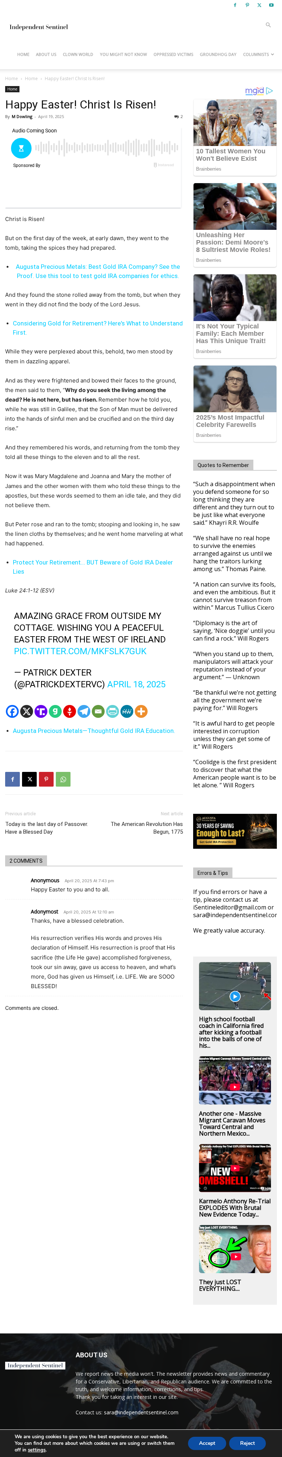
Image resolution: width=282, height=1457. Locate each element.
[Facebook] (235, 5)
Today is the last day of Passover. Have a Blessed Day (46, 828)
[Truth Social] (41, 711)
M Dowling (22, 116)
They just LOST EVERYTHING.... (220, 1285)
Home (23, 54)
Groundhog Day (218, 54)
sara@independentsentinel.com (141, 1412)
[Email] (98, 711)
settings (37, 1450)
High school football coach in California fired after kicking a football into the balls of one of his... (231, 1032)
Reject (247, 1443)
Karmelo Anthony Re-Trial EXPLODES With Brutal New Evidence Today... (235, 1208)
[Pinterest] (247, 5)
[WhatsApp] (63, 779)
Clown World (78, 54)
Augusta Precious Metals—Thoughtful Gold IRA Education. (94, 730)
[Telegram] (83, 711)
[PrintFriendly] (112, 711)
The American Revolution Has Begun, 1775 (147, 828)
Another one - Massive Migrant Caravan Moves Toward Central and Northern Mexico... (232, 1123)
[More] (141, 711)
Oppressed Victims (173, 54)
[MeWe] (126, 711)
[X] (259, 5)
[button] (268, 25)
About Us (46, 54)
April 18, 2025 (136, 684)
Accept (207, 1443)
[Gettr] (69, 711)
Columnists (256, 54)
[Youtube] (271, 5)
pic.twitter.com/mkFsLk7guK (80, 651)
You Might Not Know (123, 54)
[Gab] (55, 711)
